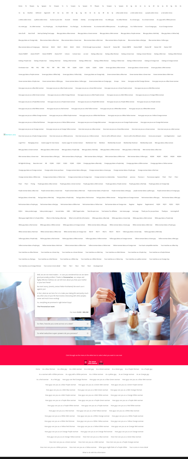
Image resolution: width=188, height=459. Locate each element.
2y (162, 6)
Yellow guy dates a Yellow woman (96, 238)
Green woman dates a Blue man (117, 74)
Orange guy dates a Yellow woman (161, 163)
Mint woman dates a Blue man (152, 150)
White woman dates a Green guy (120, 225)
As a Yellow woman (136, 26)
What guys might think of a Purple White (31, 218)
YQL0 (64, 266)
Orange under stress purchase (54, 170)
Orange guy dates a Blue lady (92, 163)
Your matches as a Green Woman (72, 252)
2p (149, 6)
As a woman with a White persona (104, 26)
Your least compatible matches (148, 245)
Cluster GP (107, 47)
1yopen (121, 6)
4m (86, 13)
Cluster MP (148, 47)
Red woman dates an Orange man (115, 204)
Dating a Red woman (69, 61)
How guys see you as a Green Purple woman (118, 88)
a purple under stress (151, 13)
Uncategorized (98, 266)
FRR (58, 68)
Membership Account (114, 143)
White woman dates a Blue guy (97, 225)
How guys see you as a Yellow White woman (61, 122)
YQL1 (70, 266)
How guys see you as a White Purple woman (63, 115)
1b (26, 6)
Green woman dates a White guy (52, 81)
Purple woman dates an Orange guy (168, 191)
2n (140, 6)
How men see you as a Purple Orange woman (33, 136)
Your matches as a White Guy (69, 259)
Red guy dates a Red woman (85, 197)
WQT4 (118, 232)
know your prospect (155, 136)
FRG (37, 68)
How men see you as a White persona (61, 136)
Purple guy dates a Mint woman (93, 184)
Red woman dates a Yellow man (92, 204)
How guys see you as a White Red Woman (92, 115)
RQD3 (177, 204)
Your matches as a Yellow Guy (113, 259)
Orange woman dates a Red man (148, 170)
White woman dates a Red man (28, 232)
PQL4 (26, 184)
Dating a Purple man (25, 61)
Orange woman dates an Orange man (80, 177)
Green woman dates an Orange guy (100, 81)
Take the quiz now (93, 211)
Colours (67, 54)
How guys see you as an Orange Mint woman (92, 122)
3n (180, 6)
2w (158, 6)
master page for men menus (50, 143)
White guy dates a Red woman (28, 225)
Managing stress (33, 143)
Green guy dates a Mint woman (161, 68)
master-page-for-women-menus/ (72, 143)
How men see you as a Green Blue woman (116, 129)
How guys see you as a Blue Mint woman (31, 88)
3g (171, 6)
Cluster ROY (58, 54)
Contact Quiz (76, 54)
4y (112, 13)
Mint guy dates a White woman (110, 150)
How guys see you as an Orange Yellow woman (61, 129)
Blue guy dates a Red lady (151, 33)
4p (99, 13)
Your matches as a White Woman (91, 259)
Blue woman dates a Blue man (49, 40)
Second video (60, 211)
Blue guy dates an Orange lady (28, 40)
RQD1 (165, 204)
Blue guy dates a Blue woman (66, 33)
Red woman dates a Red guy (49, 204)
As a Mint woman (35, 26)
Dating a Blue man (96, 54)
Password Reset (122, 177)
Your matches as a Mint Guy (94, 252)
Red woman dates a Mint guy (171, 197)
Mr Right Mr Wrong (24, 163)
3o (19, 13)
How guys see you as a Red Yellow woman (84, 109)
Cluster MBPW (126, 47)
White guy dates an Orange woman (74, 225)
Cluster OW (157, 47)
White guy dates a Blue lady (100, 218)
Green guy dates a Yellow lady (72, 74)
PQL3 (20, 184)
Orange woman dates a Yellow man (54, 177)
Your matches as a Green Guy (50, 252)
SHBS (68, 211)
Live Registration (169, 136)
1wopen (109, 6)
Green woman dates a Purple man (29, 81)
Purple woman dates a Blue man (28, 191)
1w (103, 6)
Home (20, 6)
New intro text (37, 163)
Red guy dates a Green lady (27, 197)
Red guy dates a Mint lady (46, 197)
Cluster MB (116, 47)
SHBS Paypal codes (78, 211)
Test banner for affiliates (109, 211)
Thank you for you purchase (150, 211)
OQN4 (79, 163)
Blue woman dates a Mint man (93, 40)
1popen (85, 6)
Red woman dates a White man (70, 204)
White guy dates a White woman (50, 225)
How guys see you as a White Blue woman (113, 109)
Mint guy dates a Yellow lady (131, 150)
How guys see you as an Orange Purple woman (123, 122)
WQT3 (111, 232)
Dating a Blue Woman (112, 54)
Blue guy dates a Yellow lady (170, 33)
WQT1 (98, 232)
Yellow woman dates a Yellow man (99, 245)
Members (102, 143)
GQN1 (81, 68)
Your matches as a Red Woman (47, 259)
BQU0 (53, 47)
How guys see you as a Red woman (58, 109)
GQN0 (74, 68)
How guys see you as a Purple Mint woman (91, 102)
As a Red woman (86, 26)
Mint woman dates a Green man (28, 156)
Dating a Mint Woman (175, 54)
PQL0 (164, 177)
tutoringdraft (175, 211)
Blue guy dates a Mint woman (109, 33)
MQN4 (179, 156)
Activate (75, 20)
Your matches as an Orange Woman (30, 266)
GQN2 (88, 68)
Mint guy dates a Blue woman (164, 143)
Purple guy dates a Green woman (70, 184)
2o (145, 6)
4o (94, 13)
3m (176, 6)
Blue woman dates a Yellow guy (158, 40)
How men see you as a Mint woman (169, 129)
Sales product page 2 (46, 211)
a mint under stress (136, 13)
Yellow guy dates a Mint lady (153, 232)
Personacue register (153, 177)
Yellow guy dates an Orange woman (121, 238)
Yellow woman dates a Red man (52, 245)
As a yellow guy (123, 26)
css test (85, 54)
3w (58, 13)
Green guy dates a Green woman (138, 68)
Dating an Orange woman (170, 61)
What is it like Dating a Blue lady (56, 218)
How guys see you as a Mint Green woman (32, 95)
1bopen (31, 6)
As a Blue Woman (122, 20)
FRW (63, 68)
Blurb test (45, 47)
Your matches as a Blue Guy (169, 245)
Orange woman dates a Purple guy (124, 170)
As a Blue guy (110, 20)
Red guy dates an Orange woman (128, 197)
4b (72, 13)
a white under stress (25, 20)
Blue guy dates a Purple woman (130, 33)
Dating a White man (85, 61)
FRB (32, 68)
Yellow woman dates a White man (75, 245)
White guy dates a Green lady (121, 218)
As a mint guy (23, 26)
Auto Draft (22, 33)
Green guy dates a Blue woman (115, 68)
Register (131, 204)
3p (24, 13)
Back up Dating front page (46, 33)
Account (67, 20)
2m (136, 6)
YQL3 (83, 266)
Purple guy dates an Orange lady (159, 184)
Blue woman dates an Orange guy (29, 47)
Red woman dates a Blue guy (150, 197)
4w (108, 13)
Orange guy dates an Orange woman (30, 170)
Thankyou (165, 211)
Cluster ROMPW (47, 54)
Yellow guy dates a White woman (72, 238)
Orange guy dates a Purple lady (114, 163)
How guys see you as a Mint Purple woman (91, 95)
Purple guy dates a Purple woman (116, 184)
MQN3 (172, 156)
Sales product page (31, 211)
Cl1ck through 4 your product (92, 47)
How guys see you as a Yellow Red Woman (32, 122)
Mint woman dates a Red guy (93, 156)
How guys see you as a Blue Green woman (165, 81)
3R (54, 13)
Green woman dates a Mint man (163, 74)
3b (167, 6)
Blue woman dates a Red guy (137, 40)
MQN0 (152, 156)
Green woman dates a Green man (140, 74)
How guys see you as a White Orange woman (33, 115)
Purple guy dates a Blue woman (47, 184)
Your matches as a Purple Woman (159, 252)
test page (135, 211)
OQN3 (72, 163)
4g (76, 13)
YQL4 (89, 266)
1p (79, 6)
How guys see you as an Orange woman (31, 129)
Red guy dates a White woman (106, 197)
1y (115, 6)
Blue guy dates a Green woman (87, 33)
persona (132, 177)
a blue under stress (122, 13)
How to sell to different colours (111, 136)
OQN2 (65, 163)
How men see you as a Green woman (143, 129)
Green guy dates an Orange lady (94, 74)
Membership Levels (146, 143)
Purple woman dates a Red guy (121, 191)
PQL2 (176, 177)
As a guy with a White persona (166, 20)
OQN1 (58, 163)
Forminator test (24, 68)
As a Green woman (148, 20)
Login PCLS (22, 143)
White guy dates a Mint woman (142, 218)
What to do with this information (79, 218)
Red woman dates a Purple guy (28, 204)
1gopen (43, 6)
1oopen (73, 6)
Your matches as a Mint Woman (115, 252)
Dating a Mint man (160, 54)
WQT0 (91, 232)
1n (62, 6)
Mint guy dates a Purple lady (70, 150)
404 (67, 13)
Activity (83, 20)
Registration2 (149, 204)
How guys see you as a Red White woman (31, 109)
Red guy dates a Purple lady (65, 197)
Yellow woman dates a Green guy (145, 238)
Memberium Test (91, 143)
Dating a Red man (55, 61)
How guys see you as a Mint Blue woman (147, 88)
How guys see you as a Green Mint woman (89, 88)
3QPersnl (38, 13)
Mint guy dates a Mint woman (50, 150)
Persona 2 (141, 177)
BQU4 (78, 47)
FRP (53, 68)
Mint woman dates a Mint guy (50, 156)
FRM (43, 68)
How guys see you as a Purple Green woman (61, 102)
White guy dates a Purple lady (164, 218)
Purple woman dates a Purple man (98, 191)
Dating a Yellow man (117, 61)
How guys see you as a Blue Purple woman (59, 88)
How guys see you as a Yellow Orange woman (152, 115)
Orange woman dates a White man (29, 177)
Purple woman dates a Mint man (75, 191)
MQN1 (159, 156)
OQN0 (52, 163)
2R (153, 6)
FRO (48, 68)
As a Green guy (134, 20)
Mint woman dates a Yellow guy (137, 156)
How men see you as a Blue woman (89, 129)
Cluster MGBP (138, 47)
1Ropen (96, 6)
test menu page (125, 211)
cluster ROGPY (35, 54)
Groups (116, 81)
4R (103, 13)
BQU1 (59, 47)
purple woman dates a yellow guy (144, 191)
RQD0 (158, 204)
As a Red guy (74, 26)
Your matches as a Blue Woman (28, 252)
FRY (69, 68)
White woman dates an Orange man (75, 232)
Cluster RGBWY (23, 54)
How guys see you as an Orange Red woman (154, 122)
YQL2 (76, 266)
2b (127, 6)
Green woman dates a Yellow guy (75, 81)
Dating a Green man (127, 54)
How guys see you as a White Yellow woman (121, 115)
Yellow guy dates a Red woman (49, 238)
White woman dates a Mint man (142, 225)
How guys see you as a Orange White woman (150, 95)
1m (50, 6)
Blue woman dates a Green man (71, 40)
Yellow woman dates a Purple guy (29, 245)
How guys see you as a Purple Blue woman (32, 102)
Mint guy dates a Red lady (90, 150)
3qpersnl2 (47, 13)
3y (62, 13)
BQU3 (72, 47)
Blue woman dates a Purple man (115, 40)
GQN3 (94, 68)
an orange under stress (95, 20)
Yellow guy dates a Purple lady (28, 238)
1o (67, 6)
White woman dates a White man (51, 232)
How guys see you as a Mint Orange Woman (61, 95)
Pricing (33, 184)
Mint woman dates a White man (115, 156)
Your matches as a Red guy (27, 259)
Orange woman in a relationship (105, 177)
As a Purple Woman (62, 26)
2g (131, 6)
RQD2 (171, 204)
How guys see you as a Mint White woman (120, 95)
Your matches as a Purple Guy (137, 252)
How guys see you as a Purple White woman (120, 102)
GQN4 (101, 68)
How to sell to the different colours (135, 136)
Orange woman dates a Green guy (100, 170)
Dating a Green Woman (144, 54)
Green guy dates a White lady (51, 74)
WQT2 (105, 232)
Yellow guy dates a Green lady (132, 232)
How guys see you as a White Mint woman (142, 109)
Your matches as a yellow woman (136, 259)
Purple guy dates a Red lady (137, 184)
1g (38, 6)
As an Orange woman (166, 26)
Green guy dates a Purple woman (29, 74)
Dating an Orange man (152, 61)
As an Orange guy (150, 26)
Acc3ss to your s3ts (56, 20)
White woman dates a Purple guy (165, 225)
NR (46, 163)
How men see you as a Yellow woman (87, 136)
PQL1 (170, 177)
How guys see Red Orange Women (138, 81)
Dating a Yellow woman (134, 61)
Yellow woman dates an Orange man (124, 245)
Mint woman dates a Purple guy (72, 156)
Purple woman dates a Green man (51, 191)
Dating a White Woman (101, 61)
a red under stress (166, 13)
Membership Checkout (131, 143)
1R (91, 6)
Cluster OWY (168, 47)
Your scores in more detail (52, 266)
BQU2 (65, 47)
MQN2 (166, 156)
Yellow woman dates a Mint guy (168, 238)
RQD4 (20, 211)
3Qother (30, 13)
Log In (179, 136)
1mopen (56, 6)
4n (90, 13)
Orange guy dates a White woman (137, 163)
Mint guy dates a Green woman (28, 150)
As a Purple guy (48, 26)
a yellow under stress (40, 20)
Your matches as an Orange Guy (159, 259)
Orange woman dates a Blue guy (76, 170)
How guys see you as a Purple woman (148, 102)
